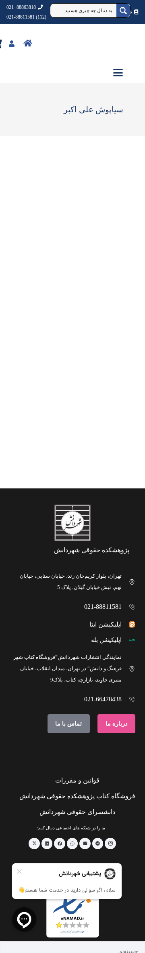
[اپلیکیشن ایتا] (129, 624)
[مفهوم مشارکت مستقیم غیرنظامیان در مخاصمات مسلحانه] (98, 399)
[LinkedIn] (47, 843)
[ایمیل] (85, 843)
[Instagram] (110, 843)
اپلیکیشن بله (106, 640)
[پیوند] (45, 43)
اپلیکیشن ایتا (105, 624)
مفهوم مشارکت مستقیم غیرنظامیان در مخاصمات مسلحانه (102, 458)
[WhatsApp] (72, 843)
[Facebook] (59, 843)
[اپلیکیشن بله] (129, 640)
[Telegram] (98, 843)
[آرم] (126, 44)
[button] (72, 73)
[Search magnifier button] (123, 10)
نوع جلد (118, 203)
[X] (34, 843)
